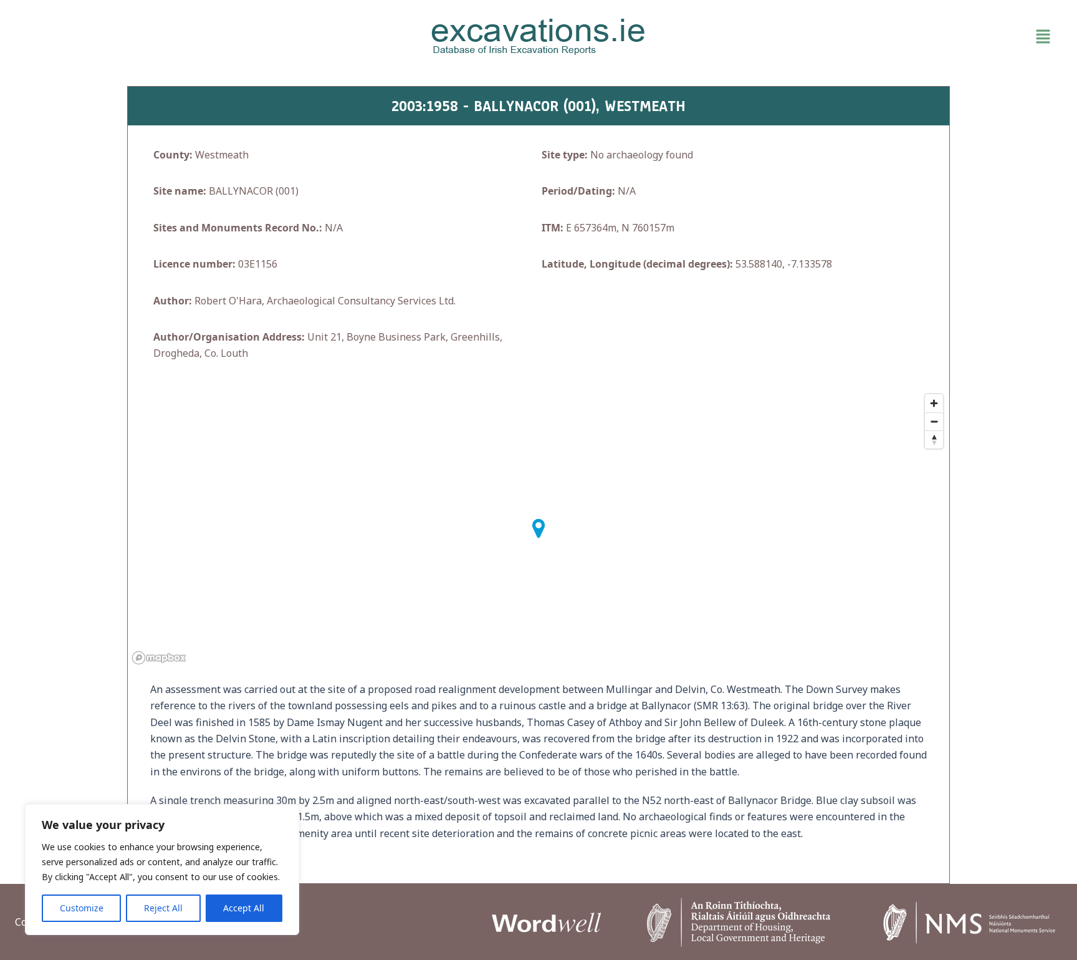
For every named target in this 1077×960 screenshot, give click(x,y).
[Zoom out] (934, 421)
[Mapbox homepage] (159, 658)
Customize (81, 908)
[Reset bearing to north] (934, 439)
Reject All (163, 908)
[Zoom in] (934, 403)
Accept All (243, 908)
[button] (887, 37)
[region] (162, 869)
